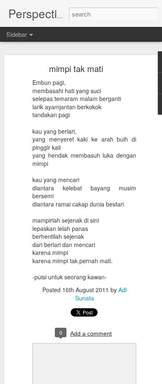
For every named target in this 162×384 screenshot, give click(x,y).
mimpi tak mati (76, 68)
